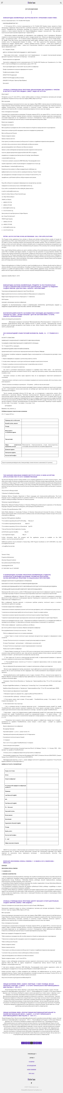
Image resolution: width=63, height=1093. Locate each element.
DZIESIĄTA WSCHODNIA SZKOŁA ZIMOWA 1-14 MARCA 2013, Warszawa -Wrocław (29, 862)
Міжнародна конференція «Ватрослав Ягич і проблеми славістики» (30, 18)
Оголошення (31, 1065)
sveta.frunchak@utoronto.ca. (35, 265)
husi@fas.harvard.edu (9, 546)
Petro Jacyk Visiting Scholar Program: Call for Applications (27, 236)
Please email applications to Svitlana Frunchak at (14, 265)
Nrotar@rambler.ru (18, 761)
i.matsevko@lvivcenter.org (17, 166)
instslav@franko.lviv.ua (26, 398)
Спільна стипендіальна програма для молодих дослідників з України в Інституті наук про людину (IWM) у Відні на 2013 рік (31, 90)
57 (34, 1043)
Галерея (31, 1061)
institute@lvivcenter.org (26, 185)
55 (28, 1043)
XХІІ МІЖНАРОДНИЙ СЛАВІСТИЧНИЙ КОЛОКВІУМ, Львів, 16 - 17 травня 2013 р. (30, 334)
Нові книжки (31, 1069)
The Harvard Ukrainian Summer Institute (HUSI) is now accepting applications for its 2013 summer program (29, 476)
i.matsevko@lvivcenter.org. (8, 158)
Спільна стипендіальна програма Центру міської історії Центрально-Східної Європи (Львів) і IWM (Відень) (31, 901)
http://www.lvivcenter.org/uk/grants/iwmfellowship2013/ (16, 977)
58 (36, 1043)
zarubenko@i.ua (23, 63)
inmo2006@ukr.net (14, 63)
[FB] (31, 1083)
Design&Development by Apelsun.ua (31, 1090)
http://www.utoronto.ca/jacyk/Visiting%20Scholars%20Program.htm (36, 270)
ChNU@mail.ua (29, 659)
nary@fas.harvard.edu (9, 543)
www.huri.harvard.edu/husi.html (15, 539)
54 (26, 1043)
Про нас (31, 1073)
